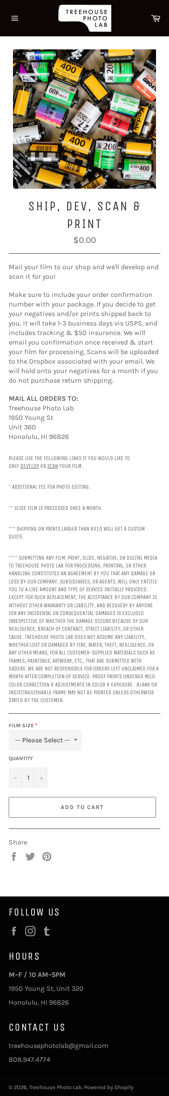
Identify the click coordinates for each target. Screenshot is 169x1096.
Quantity (21, 758)
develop (29, 466)
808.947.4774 (29, 1059)
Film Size (21, 725)
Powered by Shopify (108, 1087)
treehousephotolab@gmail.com (58, 1045)
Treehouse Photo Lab (55, 1087)
